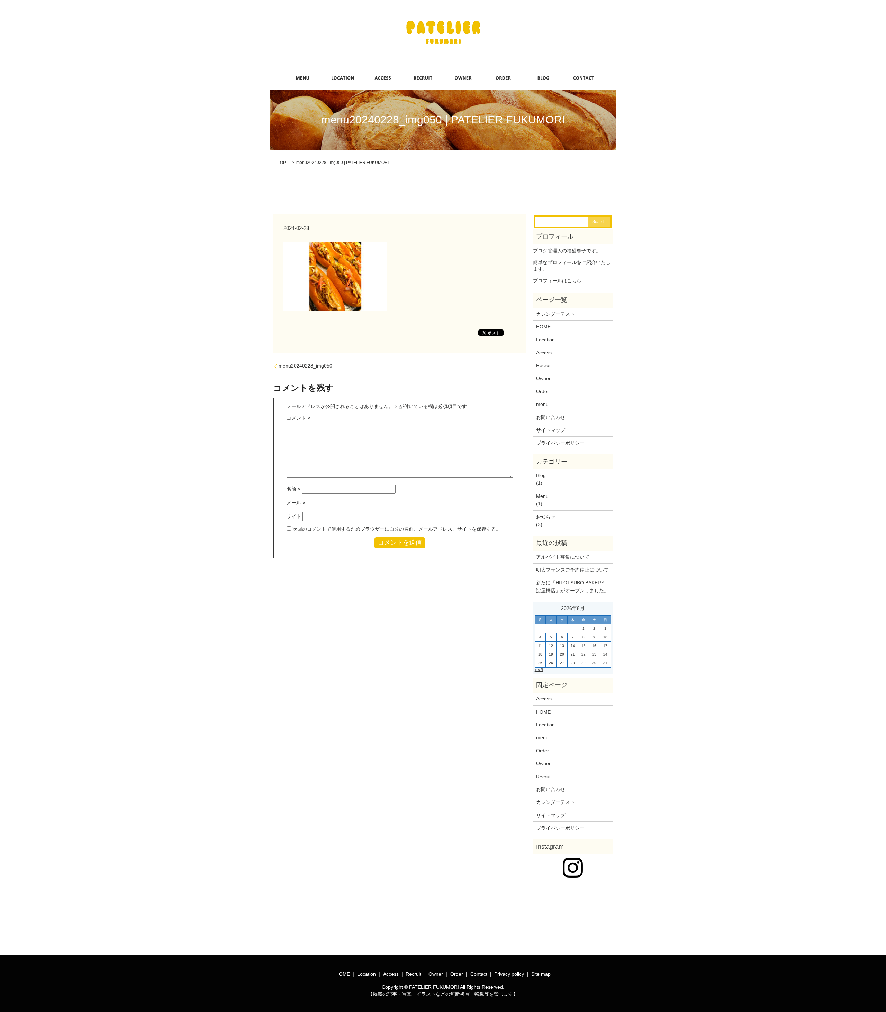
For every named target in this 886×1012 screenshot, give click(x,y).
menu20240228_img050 (305, 366)
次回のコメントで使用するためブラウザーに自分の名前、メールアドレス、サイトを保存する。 (396, 529)
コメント (298, 418)
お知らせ (545, 517)
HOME (543, 326)
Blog (541, 475)
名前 (294, 489)
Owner (543, 378)
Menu (542, 496)
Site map (541, 974)
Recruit (544, 365)
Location (545, 339)
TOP (282, 162)
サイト (294, 516)
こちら (574, 281)
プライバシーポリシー (560, 443)
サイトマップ (550, 430)
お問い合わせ (550, 417)
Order (542, 391)
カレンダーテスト (555, 314)
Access (544, 352)
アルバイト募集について (562, 557)
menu (542, 404)
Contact (478, 974)
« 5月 (539, 670)
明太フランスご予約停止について (572, 570)
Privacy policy (509, 974)
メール (296, 502)
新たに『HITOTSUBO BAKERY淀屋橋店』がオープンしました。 (572, 586)
